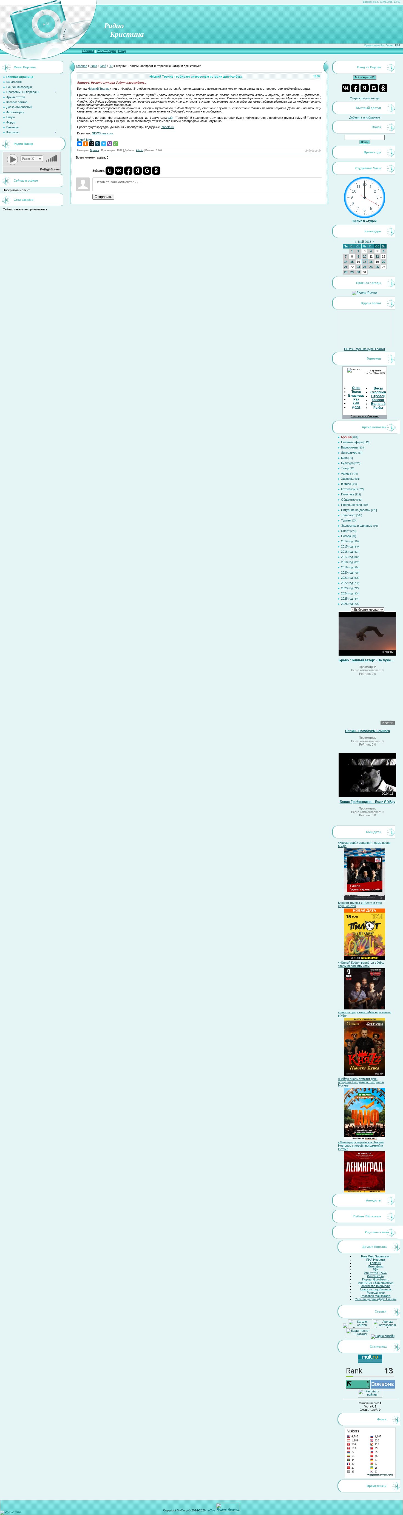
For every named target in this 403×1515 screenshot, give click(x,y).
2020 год (347, 572)
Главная (88, 51)
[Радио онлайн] (383, 1336)
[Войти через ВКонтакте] (119, 171)
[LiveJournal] (97, 143)
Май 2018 (364, 241)
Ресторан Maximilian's (376, 1295)
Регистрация (106, 51)
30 (358, 272)
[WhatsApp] (115, 143)
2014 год (347, 541)
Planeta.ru (167, 127)
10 (364, 256)
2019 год (347, 567)
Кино (344, 457)
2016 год (347, 551)
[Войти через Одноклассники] (156, 171)
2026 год (347, 603)
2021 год (347, 577)
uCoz (211, 1510)
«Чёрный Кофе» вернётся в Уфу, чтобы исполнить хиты (361, 964)
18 (371, 261)
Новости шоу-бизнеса (375, 1289)
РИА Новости (375, 1259)
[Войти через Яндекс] (138, 171)
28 (345, 272)
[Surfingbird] (103, 143)
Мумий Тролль (99, 88)
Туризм (346, 520)
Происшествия (351, 504)
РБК (375, 1269)
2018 (93, 65)
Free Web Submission (375, 1256)
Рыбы (378, 408)
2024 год (347, 593)
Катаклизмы (349, 489)
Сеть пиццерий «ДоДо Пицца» (375, 1299)
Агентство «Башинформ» (375, 1282)
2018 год (347, 562)
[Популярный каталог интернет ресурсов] (383, 1387)
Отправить (103, 197)
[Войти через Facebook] (128, 171)
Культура (347, 463)
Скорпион (378, 392)
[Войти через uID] (110, 171)
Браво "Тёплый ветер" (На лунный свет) (367, 660)
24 (364, 267)
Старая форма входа (364, 98)
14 (345, 261)
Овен (356, 388)
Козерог (378, 400)
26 (377, 267)
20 (383, 261)
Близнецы (356, 395)
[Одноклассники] (85, 143)
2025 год (347, 598)
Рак (356, 399)
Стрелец (378, 396)
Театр (345, 468)
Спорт (345, 530)
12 (377, 256)
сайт (171, 117)
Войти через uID (364, 77)
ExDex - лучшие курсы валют (364, 349)
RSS (397, 45)
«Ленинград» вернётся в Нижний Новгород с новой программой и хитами (361, 1145)
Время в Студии (365, 220)
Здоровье (347, 478)
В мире (346, 484)
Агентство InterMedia (375, 1286)
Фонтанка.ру (375, 1276)
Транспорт (348, 515)
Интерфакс (376, 1266)
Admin (139, 150)
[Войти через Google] (147, 171)
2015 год (347, 546)
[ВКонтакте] (79, 143)
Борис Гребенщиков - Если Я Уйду (367, 802)
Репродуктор (376, 1292)
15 (352, 261)
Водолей (378, 404)
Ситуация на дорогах (355, 510)
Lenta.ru (375, 1263)
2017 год (347, 556)
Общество (348, 499)
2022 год (347, 583)
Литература (349, 452)
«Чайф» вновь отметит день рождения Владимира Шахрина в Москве (361, 1082)
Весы (378, 388)
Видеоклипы (349, 447)
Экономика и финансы (357, 525)
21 (345, 267)
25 (371, 267)
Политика (347, 494)
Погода (346, 536)
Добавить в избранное (364, 117)
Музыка (94, 150)
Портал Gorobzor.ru (375, 1279)
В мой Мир (84, 139)
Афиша (346, 473)
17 (111, 65)
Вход (122, 51)
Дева (356, 407)
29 (352, 272)
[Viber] (109, 143)
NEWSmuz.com (102, 133)
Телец (356, 392)
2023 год (347, 588)
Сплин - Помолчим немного (367, 731)
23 (358, 267)
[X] (91, 143)
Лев (356, 403)
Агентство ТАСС (375, 1272)
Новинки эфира (352, 442)
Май (103, 65)
